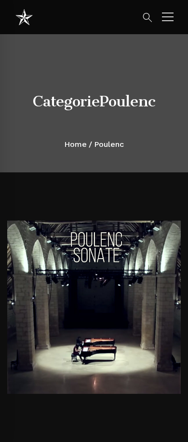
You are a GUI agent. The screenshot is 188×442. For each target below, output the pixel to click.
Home (75, 144)
